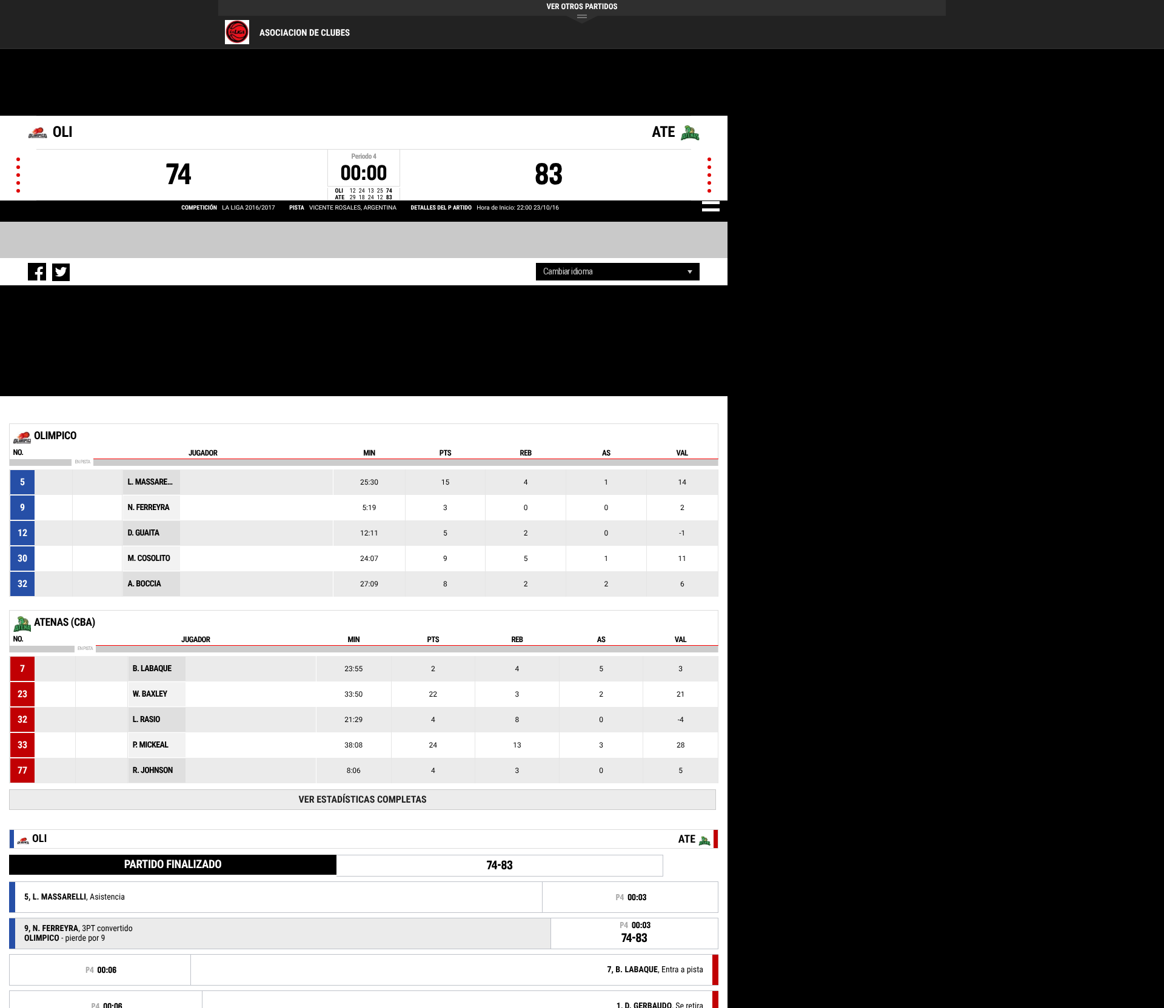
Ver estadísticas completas (363, 799)
